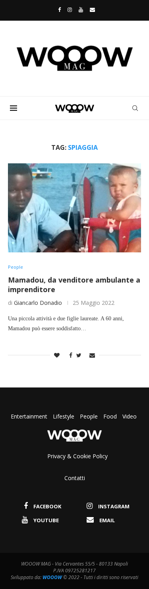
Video (129, 416)
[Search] (135, 108)
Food (110, 416)
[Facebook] (57, 9)
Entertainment (30, 416)
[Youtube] (81, 9)
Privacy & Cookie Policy (77, 456)
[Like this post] (57, 355)
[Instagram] (70, 9)
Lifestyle (64, 416)
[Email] (92, 9)
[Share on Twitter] (78, 355)
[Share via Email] (92, 355)
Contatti (74, 478)
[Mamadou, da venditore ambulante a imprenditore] (74, 207)
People (89, 416)
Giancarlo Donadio (38, 302)
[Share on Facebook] (68, 355)
